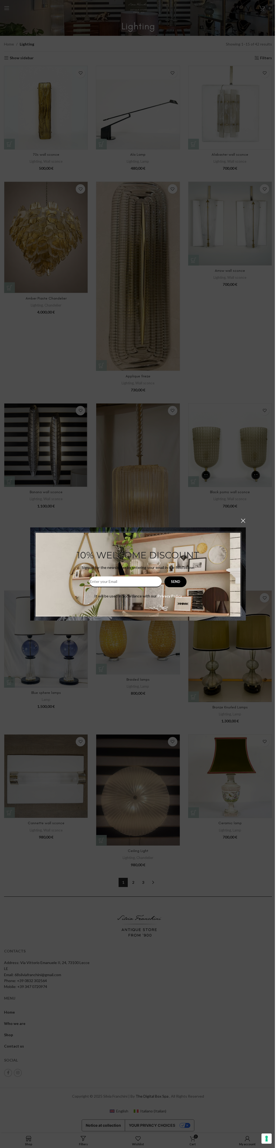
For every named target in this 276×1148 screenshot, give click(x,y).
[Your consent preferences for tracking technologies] (266, 1138)
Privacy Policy (169, 596)
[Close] (243, 520)
